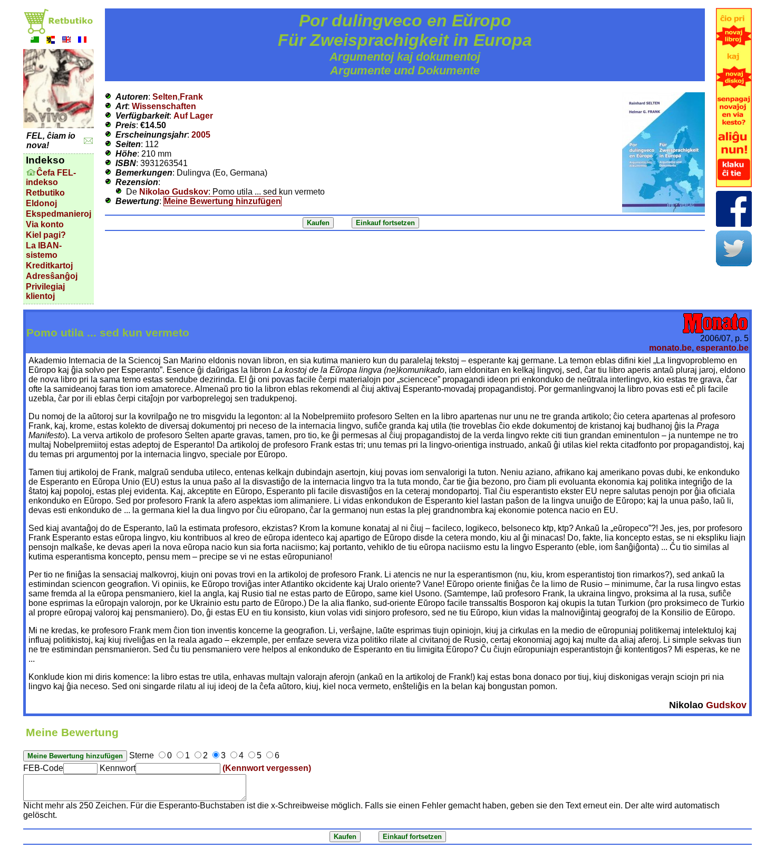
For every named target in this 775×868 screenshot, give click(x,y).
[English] (66, 40)
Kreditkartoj (49, 265)
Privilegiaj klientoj (45, 291)
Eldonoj (41, 203)
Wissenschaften (164, 106)
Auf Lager (193, 115)
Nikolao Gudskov (173, 191)
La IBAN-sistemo (44, 250)
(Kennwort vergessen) (266, 768)
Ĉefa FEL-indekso (51, 177)
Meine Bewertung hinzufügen (222, 201)
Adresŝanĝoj (52, 276)
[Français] (82, 40)
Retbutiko (45, 192)
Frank (191, 96)
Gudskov (726, 705)
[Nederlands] (50, 40)
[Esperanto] (35, 40)
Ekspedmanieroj (58, 213)
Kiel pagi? (46, 234)
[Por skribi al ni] (88, 141)
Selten (165, 96)
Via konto (45, 224)
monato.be (670, 347)
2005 (200, 134)
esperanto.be (722, 347)
